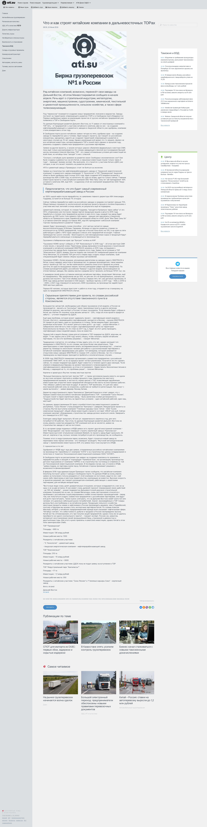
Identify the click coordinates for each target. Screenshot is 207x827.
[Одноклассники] (144, 607)
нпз (70, 598)
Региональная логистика (10, 21)
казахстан (19, 820)
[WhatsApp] (150, 607)
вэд (9, 818)
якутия (127, 598)
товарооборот (7, 823)
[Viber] (147, 607)
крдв (67, 598)
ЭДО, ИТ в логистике (9, 25)
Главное (5, 13)
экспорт (5, 820)
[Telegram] (153, 607)
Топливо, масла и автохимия (12, 66)
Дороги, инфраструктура (11, 30)
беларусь (12, 820)
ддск (99, 598)
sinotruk (95, 598)
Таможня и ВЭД (7, 46)
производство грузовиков (80, 598)
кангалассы (120, 598)
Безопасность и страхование (12, 42)
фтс (25, 820)
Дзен (4, 70)
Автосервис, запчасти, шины (12, 62)
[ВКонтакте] (141, 607)
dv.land (46, 592)
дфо (51, 598)
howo (90, 598)
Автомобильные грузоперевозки (13, 17)
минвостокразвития (59, 598)
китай (47, 598)
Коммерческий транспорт (11, 54)
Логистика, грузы (8, 34)
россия (4, 818)
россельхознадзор (18, 818)
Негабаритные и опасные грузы (13, 38)
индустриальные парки (109, 598)
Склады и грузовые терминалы (13, 50)
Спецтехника (6, 58)
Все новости (165, 125)
